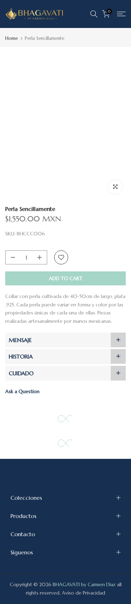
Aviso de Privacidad (83, 593)
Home (11, 38)
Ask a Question (22, 391)
